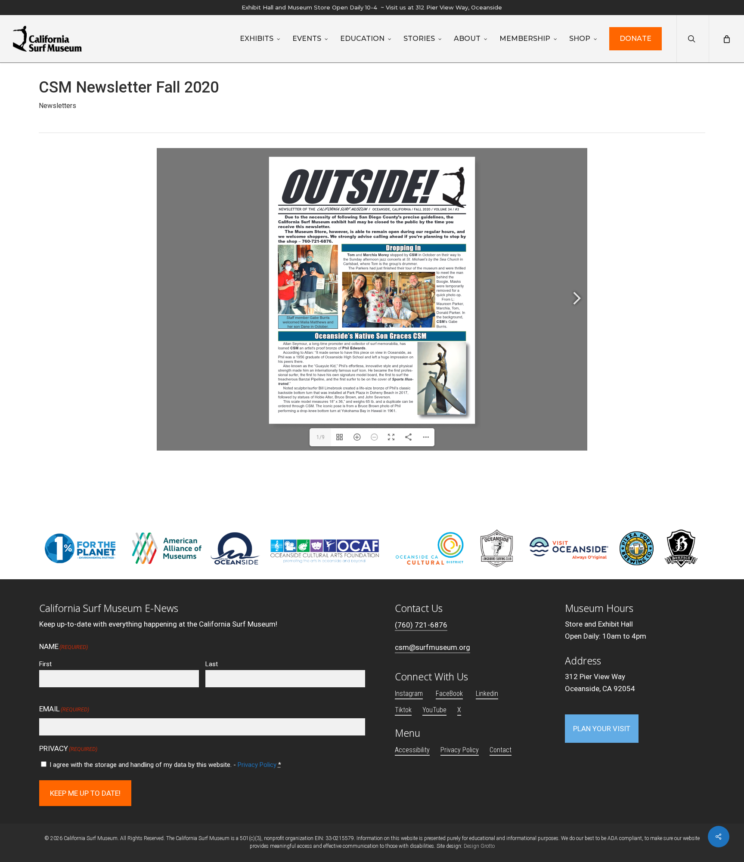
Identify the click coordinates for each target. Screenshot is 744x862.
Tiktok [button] (403, 710)
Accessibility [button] (412, 750)
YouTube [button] (434, 710)
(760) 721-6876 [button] (421, 625)
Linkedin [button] (487, 693)
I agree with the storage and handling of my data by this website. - (165, 765)
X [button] (459, 710)
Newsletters (57, 106)
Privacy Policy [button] (459, 750)
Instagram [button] (409, 693)
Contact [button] (501, 750)
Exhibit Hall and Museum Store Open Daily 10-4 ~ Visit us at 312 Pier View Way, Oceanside (372, 7)
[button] (601, 729)
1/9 (320, 437)
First (45, 664)
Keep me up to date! (85, 793)
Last (211, 664)
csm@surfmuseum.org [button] (432, 647)
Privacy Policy (257, 765)
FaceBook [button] (449, 693)
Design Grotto (479, 846)
